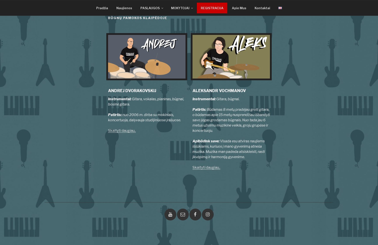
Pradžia (102, 8)
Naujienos (124, 8)
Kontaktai (262, 8)
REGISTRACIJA (212, 8)
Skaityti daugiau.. (122, 131)
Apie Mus (239, 8)
